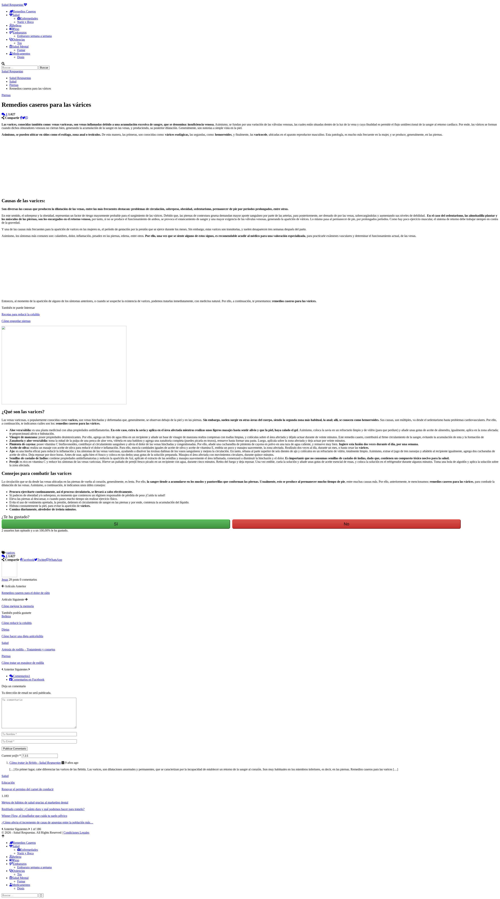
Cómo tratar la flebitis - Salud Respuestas (35, 762)
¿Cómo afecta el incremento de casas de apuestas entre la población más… (47, 822)
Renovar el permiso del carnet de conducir (28, 789)
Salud (5, 642)
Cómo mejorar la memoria (18, 606)
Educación (8, 782)
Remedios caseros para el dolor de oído (26, 593)
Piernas (6, 95)
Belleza (16, 25)
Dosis (20, 57)
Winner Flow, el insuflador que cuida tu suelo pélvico (34, 815)
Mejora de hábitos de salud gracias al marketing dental (35, 802)
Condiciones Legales (76, 832)
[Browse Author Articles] (9, 576)
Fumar (21, 50)
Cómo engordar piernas (16, 321)
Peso (16, 29)
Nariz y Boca (25, 22)
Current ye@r (11, 755)
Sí (116, 524)
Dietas (5, 629)
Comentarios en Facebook (28, 679)
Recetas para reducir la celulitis (21, 314)
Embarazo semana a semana (34, 36)
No (346, 524)
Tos (19, 43)
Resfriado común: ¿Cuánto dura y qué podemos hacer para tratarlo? (43, 809)
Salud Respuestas (13, 4)
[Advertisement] (119, 167)
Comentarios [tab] (21, 676)
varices (10, 552)
